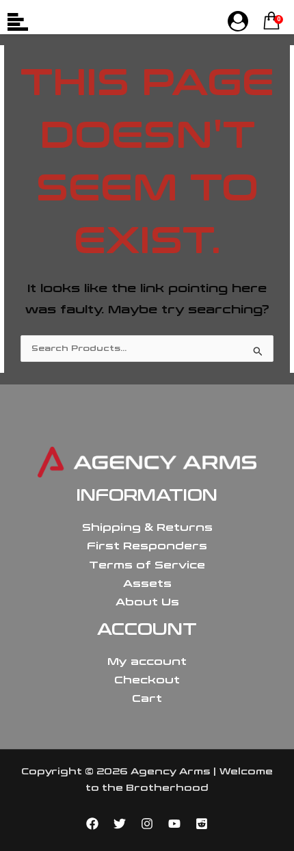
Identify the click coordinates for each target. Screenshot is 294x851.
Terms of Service (147, 565)
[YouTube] (174, 823)
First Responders (147, 546)
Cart (147, 698)
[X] (119, 823)
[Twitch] (202, 823)
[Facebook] (92, 823)
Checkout (147, 680)
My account (147, 661)
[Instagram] (147, 823)
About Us (147, 602)
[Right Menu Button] (238, 22)
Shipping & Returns (147, 527)
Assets (147, 583)
